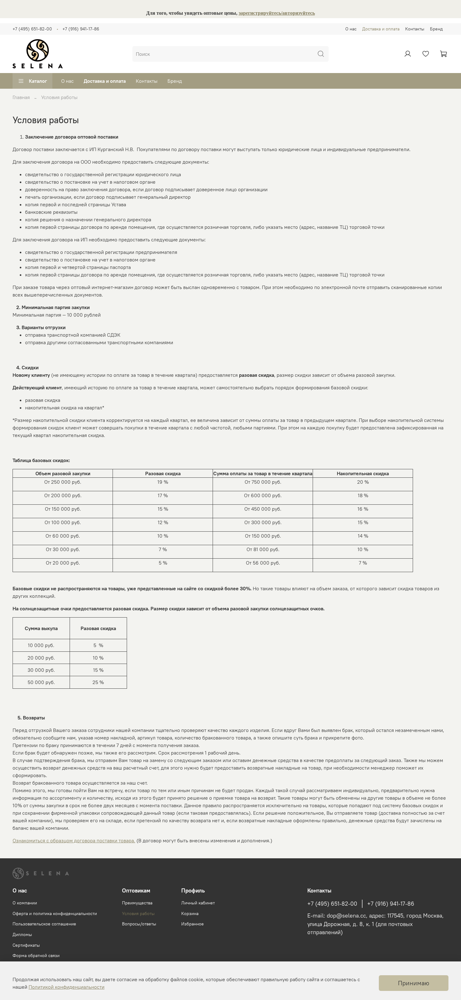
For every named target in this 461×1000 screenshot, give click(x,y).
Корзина (190, 913)
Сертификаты (26, 945)
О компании (25, 903)
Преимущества (137, 903)
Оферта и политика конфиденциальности (55, 913)
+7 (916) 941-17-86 (80, 29)
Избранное (192, 924)
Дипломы (22, 934)
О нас (351, 29)
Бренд (436, 29)
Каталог (38, 81)
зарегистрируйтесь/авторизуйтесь (277, 13)
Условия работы (138, 913)
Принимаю (413, 983)
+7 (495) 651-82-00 (32, 29)
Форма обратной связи (36, 955)
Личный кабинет (198, 903)
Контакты (414, 29)
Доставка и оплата (381, 29)
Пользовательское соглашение (44, 924)
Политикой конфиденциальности (66, 987)
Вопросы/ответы (139, 924)
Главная (21, 97)
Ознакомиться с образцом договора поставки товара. (74, 840)
